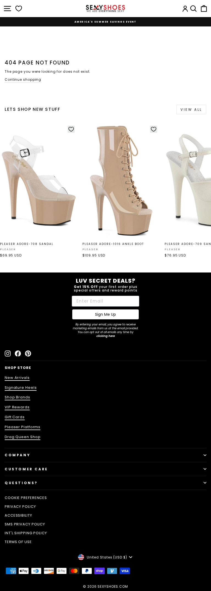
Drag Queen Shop (22, 436)
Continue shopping (23, 79)
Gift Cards (15, 417)
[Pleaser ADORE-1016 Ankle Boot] (121, 181)
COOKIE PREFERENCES (26, 497)
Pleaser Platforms (22, 427)
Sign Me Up (105, 314)
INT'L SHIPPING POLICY (26, 533)
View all (191, 109)
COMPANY (17, 455)
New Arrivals (17, 377)
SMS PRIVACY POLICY (25, 524)
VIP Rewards (17, 407)
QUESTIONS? (21, 483)
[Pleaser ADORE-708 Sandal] (39, 181)
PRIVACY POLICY (20, 506)
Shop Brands (17, 397)
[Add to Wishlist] (71, 129)
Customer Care (26, 469)
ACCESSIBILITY (18, 515)
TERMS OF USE (18, 541)
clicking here (105, 336)
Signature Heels (21, 387)
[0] (19, 9)
